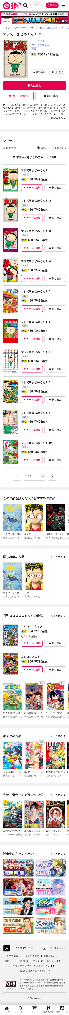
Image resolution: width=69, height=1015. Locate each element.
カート (34, 1012)
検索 (21, 1012)
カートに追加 (20, 95)
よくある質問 (32, 956)
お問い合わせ (51, 956)
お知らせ (9, 961)
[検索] (25, 5)
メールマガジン (58, 948)
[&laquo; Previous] (17, 476)
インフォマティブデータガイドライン (30, 966)
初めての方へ (14, 956)
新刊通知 (40, 72)
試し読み (52, 95)
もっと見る (56, 557)
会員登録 (52, 5)
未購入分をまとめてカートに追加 (36, 157)
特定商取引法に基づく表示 (34, 971)
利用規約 (23, 961)
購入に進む (34, 85)
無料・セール (62, 1012)
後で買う (59, 72)
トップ (7, 1012)
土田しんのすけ (39, 41)
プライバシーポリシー (46, 961)
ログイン (36, 5)
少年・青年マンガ (40, 45)
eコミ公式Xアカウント (20, 949)
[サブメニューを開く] (63, 5)
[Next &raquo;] (52, 476)
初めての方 (48, 1012)
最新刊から (60, 148)
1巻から (44, 148)
